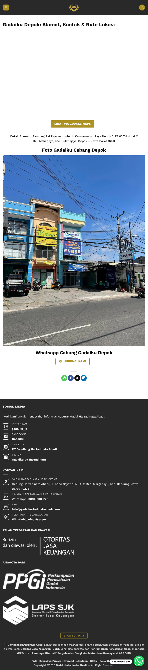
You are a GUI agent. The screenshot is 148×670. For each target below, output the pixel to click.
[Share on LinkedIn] (84, 378)
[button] (6, 7)
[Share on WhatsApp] (64, 378)
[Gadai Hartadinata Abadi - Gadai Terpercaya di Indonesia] (74, 7)
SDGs (93, 661)
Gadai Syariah (108, 661)
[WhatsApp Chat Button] (139, 661)
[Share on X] (77, 378)
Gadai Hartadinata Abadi (71, 665)
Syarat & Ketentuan (76, 661)
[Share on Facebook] (71, 378)
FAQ (34, 661)
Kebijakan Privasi (50, 661)
